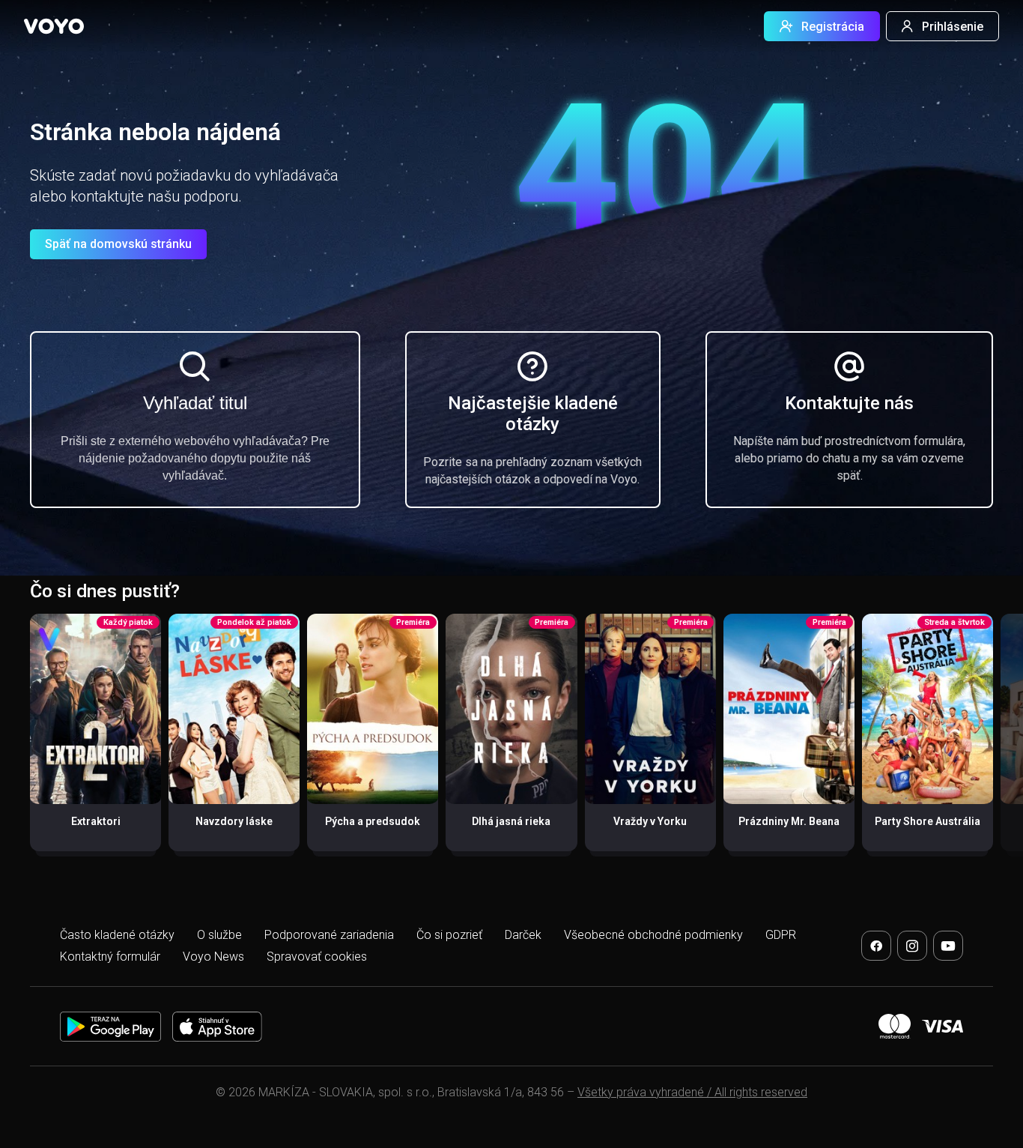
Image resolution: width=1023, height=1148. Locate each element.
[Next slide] (995, 740)
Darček (523, 935)
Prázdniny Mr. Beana (789, 821)
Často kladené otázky (117, 935)
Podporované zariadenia (329, 935)
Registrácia (832, 26)
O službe (219, 935)
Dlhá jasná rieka (511, 821)
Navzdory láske (234, 821)
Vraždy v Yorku (650, 821)
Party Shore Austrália (927, 821)
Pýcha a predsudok (372, 821)
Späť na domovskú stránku (118, 244)
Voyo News (213, 956)
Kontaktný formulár (110, 956)
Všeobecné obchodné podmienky (653, 935)
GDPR (780, 935)
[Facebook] (876, 946)
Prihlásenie (952, 26)
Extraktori (96, 821)
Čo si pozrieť (449, 935)
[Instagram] (912, 946)
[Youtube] (948, 946)
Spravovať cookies (317, 956)
